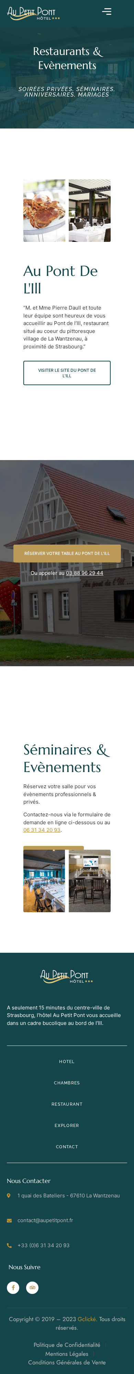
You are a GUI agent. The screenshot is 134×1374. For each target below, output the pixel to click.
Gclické (87, 1319)
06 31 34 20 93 (41, 830)
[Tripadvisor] (32, 1288)
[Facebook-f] (13, 1288)
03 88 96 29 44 (84, 573)
